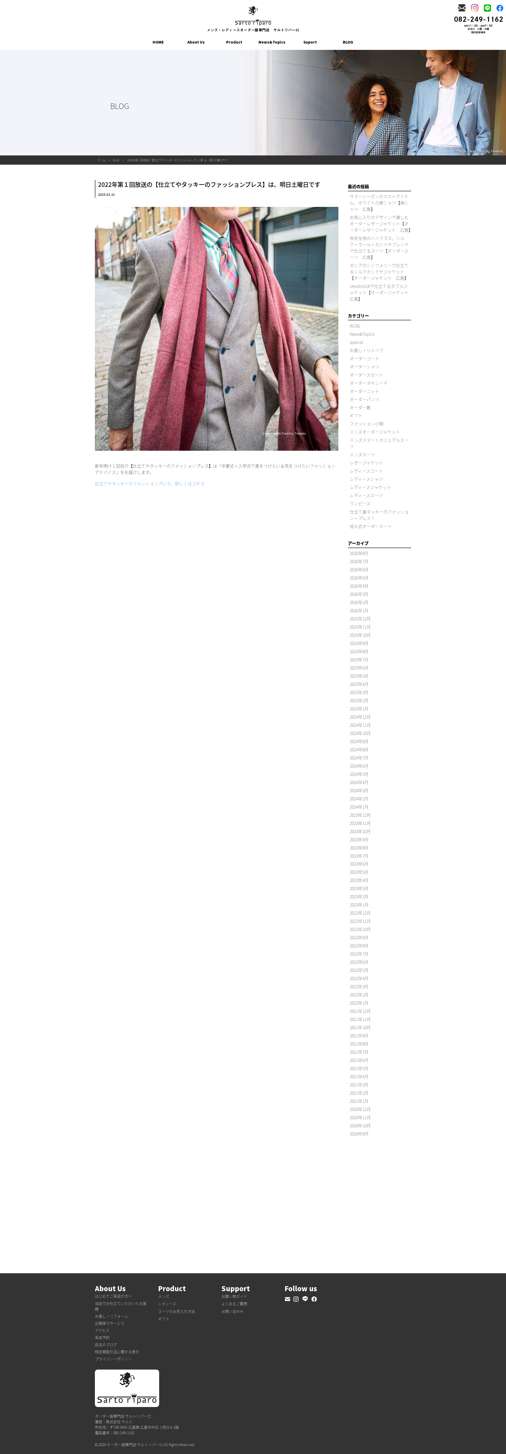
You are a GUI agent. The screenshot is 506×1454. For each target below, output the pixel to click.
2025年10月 (360, 635)
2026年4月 (359, 586)
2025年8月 (359, 651)
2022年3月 (359, 986)
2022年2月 (359, 994)
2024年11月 (360, 725)
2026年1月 (359, 610)
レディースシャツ (366, 479)
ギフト (356, 415)
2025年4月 (359, 684)
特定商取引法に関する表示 (117, 1351)
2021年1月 (359, 1101)
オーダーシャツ (364, 366)
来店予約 (102, 1337)
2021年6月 (359, 1060)
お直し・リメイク (366, 350)
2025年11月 (360, 627)
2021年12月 (360, 1011)
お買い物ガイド (234, 1296)
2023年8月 (359, 847)
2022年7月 (359, 954)
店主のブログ (106, 1344)
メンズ (163, 1296)
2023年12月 (360, 815)
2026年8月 (359, 553)
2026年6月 (359, 569)
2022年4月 (359, 978)
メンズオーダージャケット (375, 432)
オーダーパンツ (365, 399)
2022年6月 (359, 962)
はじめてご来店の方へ (113, 1296)
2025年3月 (359, 692)
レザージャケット (366, 462)
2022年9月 (359, 937)
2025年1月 (359, 708)
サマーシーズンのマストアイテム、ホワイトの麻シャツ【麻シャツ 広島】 (379, 202)
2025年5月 (359, 676)
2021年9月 (359, 1035)
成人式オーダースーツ (371, 526)
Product (234, 42)
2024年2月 (359, 798)
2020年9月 (359, 1133)
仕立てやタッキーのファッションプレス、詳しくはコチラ (150, 483)
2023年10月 (360, 831)
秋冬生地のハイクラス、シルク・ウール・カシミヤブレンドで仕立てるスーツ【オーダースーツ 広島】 (379, 247)
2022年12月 (360, 913)
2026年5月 (359, 577)
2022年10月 (360, 929)
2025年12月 (360, 618)
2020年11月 (360, 1117)
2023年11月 (360, 823)
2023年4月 (359, 880)
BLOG (348, 42)
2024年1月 (359, 807)
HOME (158, 42)
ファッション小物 (366, 423)
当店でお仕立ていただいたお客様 (121, 1306)
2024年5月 (359, 774)
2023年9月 (359, 839)
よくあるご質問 (234, 1303)
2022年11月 (360, 921)
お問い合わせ (232, 1311)
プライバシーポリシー (113, 1358)
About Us (196, 42)
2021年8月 (359, 1043)
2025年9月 (359, 643)
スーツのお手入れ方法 (176, 1311)
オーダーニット (364, 391)
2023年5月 (359, 872)
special (356, 342)
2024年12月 (360, 717)
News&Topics (272, 42)
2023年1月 (359, 904)
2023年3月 (359, 888)
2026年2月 (359, 602)
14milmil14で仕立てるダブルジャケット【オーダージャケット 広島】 (381, 292)
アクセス (102, 1330)
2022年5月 (359, 970)
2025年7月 (359, 659)
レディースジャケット (370, 487)
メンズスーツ (362, 454)
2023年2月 (359, 896)
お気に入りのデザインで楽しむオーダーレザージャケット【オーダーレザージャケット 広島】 (381, 223)
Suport (310, 42)
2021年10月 (360, 1027)
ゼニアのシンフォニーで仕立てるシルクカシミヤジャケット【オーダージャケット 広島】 (379, 271)
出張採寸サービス (109, 1323)
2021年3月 (359, 1084)
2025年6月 (359, 667)
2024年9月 (359, 741)
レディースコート (366, 471)
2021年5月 (359, 1068)
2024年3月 (359, 790)
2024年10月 (360, 733)
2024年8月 (359, 749)
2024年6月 (359, 766)
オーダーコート (364, 358)
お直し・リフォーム (111, 1316)
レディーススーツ (366, 495)
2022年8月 (359, 945)
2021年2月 (359, 1093)
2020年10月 (360, 1125)
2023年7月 (359, 856)
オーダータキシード (369, 383)
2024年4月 (359, 782)
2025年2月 (359, 700)
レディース (167, 1303)
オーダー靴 (360, 407)
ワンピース (360, 503)
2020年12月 (360, 1109)
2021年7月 (359, 1052)
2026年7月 (359, 561)
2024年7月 (359, 757)
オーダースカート (366, 375)
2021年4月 (359, 1076)
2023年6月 (359, 864)
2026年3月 (359, 594)
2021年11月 (360, 1019)
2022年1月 (359, 1003)
